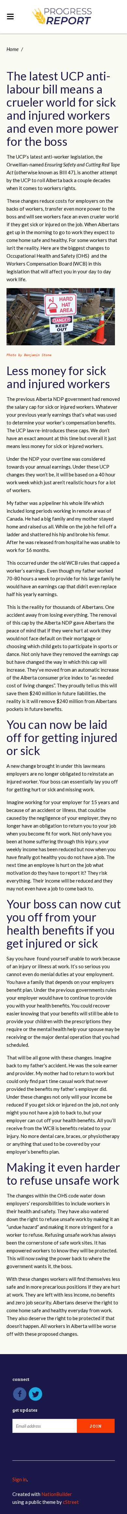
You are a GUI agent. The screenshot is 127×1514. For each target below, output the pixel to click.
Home (13, 49)
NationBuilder (56, 1494)
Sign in (19, 1479)
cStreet (71, 1502)
